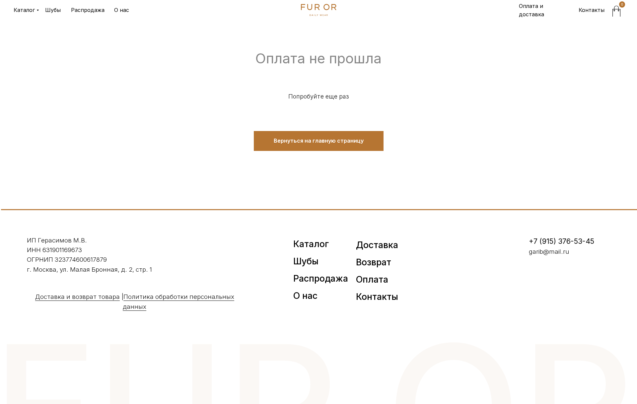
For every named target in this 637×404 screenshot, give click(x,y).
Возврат (373, 262)
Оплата (372, 279)
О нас (121, 10)
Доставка (377, 244)
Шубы (53, 10)
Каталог (24, 10)
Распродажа (88, 10)
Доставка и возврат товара (77, 297)
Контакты (591, 10)
